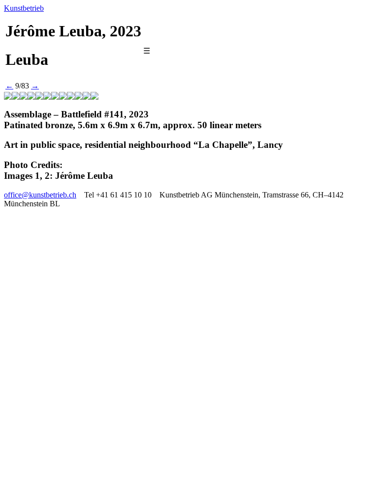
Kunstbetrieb (24, 8)
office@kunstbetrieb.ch (40, 195)
